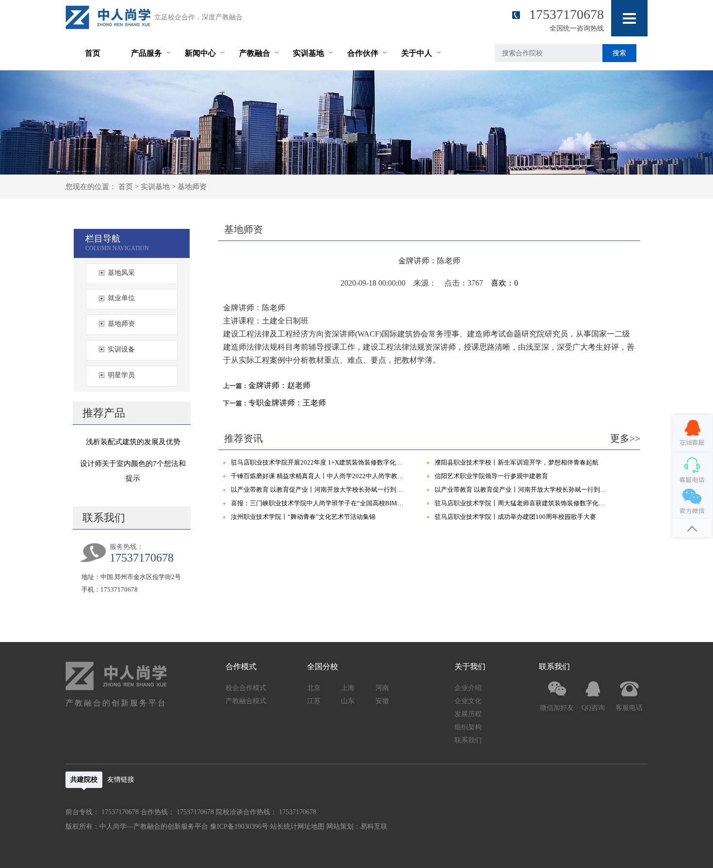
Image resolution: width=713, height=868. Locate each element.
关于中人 (416, 53)
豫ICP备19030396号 (239, 826)
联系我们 (468, 740)
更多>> (625, 438)
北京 (314, 687)
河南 (382, 687)
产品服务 (146, 53)
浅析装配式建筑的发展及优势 (133, 442)
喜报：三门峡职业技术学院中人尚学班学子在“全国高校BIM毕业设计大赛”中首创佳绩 (319, 503)
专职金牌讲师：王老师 (287, 403)
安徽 (382, 701)
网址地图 (310, 826)
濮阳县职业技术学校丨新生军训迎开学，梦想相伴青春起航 (517, 462)
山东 (348, 701)
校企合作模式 (246, 687)
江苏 (314, 701)
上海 (348, 687)
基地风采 (121, 272)
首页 (92, 53)
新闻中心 (200, 53)
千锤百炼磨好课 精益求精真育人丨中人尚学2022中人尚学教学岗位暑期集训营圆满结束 (319, 476)
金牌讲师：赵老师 (279, 385)
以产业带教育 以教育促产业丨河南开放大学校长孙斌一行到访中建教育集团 (319, 489)
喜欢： (504, 283)
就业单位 (121, 298)
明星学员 (121, 375)
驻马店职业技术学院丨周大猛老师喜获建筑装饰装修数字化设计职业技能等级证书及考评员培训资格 (523, 503)
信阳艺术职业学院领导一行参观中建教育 (491, 476)
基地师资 (192, 187)
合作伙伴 (362, 53)
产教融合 (254, 53)
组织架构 (468, 727)
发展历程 (468, 714)
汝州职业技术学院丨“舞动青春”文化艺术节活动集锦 (303, 516)
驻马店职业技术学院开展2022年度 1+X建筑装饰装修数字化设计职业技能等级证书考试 (319, 462)
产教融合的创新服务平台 (116, 703)
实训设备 (121, 349)
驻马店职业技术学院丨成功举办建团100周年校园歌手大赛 (515, 516)
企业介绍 (468, 687)
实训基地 (308, 53)
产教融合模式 (246, 701)
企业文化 (468, 701)
